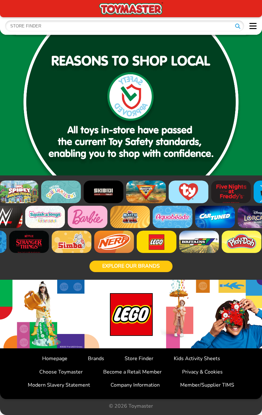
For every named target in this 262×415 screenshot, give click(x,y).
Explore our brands (131, 266)
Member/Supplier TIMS (207, 385)
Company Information (135, 385)
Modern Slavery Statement (59, 385)
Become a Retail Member (132, 371)
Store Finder (139, 358)
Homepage (54, 358)
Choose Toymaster (61, 371)
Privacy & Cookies (202, 371)
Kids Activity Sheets (197, 358)
